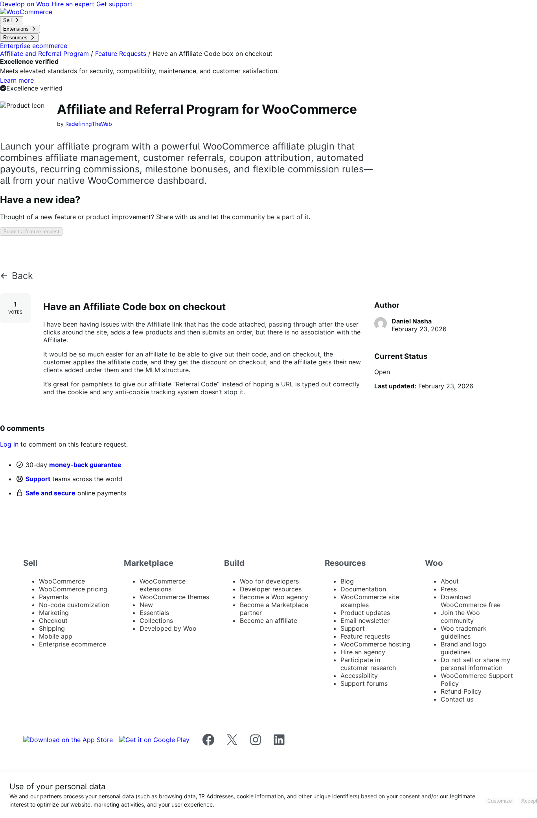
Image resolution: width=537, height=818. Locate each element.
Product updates (365, 613)
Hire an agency (362, 652)
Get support (114, 4)
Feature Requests (120, 53)
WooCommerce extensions (163, 585)
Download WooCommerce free (470, 601)
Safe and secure (50, 493)
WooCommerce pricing (73, 589)
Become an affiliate (268, 620)
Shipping (52, 628)
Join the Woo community (460, 616)
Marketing (54, 613)
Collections (156, 620)
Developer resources (271, 589)
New (146, 605)
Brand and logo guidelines (463, 648)
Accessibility (359, 676)
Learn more (17, 80)
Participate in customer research (368, 664)
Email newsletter (365, 620)
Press (449, 589)
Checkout (53, 620)
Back (22, 276)
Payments (53, 597)
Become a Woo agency (274, 597)
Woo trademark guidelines (464, 632)
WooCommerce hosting (375, 644)
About (450, 581)
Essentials (154, 613)
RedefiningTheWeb (88, 123)
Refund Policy (461, 691)
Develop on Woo (25, 4)
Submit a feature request (31, 232)
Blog (347, 581)
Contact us (457, 699)
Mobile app (55, 636)
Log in (9, 444)
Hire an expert (73, 4)
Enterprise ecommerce (72, 644)
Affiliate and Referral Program (44, 53)
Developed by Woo (168, 628)
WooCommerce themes (174, 597)
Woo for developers (269, 581)
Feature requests (365, 636)
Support (38, 479)
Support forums (364, 683)
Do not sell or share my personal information (475, 664)
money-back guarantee (85, 465)
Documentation (363, 589)
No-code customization (74, 605)
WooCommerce (62, 581)
